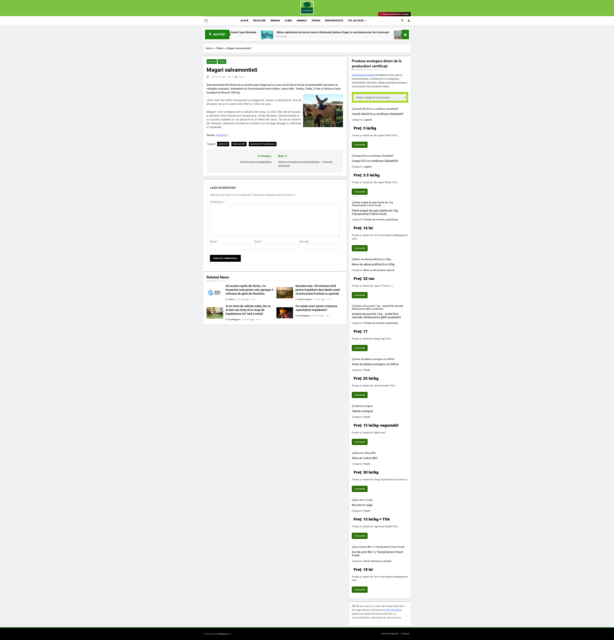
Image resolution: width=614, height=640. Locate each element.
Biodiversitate (334, 20)
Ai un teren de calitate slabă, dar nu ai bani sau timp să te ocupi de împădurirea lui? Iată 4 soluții (248, 310)
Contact (405, 633)
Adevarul (221, 135)
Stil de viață (356, 20)
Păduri (316, 20)
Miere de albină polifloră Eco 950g (373, 264)
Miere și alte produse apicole (378, 270)
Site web (304, 241)
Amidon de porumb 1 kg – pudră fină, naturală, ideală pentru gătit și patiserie (376, 315)
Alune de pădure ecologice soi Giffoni (375, 364)
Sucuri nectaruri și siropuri (377, 561)
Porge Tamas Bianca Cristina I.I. (391, 479)
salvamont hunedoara (262, 143)
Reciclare (259, 20)
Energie (275, 20)
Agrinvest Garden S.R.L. (386, 526)
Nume (214, 241)
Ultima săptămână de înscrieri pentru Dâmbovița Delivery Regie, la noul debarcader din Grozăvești (294, 32)
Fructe (366, 370)
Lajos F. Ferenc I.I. (383, 285)
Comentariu (217, 201)
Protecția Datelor (390, 633)
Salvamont (239, 143)
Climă (288, 20)
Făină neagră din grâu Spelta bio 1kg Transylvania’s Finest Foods (375, 212)
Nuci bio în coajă (362, 505)
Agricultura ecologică (364, 74)
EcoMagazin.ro (223, 633)
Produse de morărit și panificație (380, 219)
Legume (367, 119)
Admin (231, 299)
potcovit (223, 143)
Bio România (393, 609)
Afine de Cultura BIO (364, 458)
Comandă (359, 144)
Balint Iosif (380, 432)
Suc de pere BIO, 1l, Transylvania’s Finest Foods (377, 553)
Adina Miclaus (305, 299)
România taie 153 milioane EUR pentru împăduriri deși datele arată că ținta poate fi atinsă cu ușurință (317, 289)
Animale (302, 20)
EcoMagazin (234, 319)
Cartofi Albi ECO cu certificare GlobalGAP (377, 114)
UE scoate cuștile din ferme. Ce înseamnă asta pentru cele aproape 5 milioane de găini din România (249, 289)
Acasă (244, 20)
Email (259, 241)
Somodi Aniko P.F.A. (384, 385)
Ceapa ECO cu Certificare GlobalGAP (375, 161)
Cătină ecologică (362, 411)
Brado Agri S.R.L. (383, 338)
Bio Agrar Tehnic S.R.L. (386, 135)
